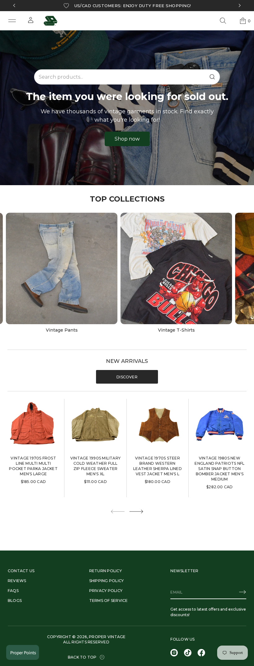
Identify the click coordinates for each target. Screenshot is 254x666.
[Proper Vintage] (50, 21)
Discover (127, 377)
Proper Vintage (107, 636)
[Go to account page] (30, 22)
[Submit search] (212, 76)
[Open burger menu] (12, 21)
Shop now (127, 139)
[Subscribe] (242, 592)
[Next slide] (136, 511)
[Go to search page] (223, 21)
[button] (223, 21)
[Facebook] (201, 652)
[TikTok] (188, 652)
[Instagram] (174, 652)
